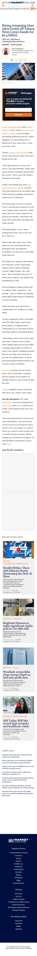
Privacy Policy (9, 948)
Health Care (18, 864)
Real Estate (18, 878)
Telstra (5, 389)
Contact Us (18, 921)
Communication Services (13, 41)
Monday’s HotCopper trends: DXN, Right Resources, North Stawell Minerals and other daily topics (17, 793)
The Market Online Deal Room (18, 907)
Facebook (18, 923)
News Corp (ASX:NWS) (12, 127)
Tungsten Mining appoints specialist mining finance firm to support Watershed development (17, 780)
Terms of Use (19, 948)
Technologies (18, 869)
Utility (18, 880)
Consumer (18, 855)
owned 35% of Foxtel (18, 152)
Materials (18, 872)
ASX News (15, 39)
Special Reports (18, 883)
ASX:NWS (5, 45)
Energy (18, 858)
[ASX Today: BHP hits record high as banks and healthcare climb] (18, 718)
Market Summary (18, 905)
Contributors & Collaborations (18, 902)
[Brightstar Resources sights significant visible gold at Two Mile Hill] (18, 620)
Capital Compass (18, 899)
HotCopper (7, 402)
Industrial (18, 867)
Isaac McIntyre (20, 50)
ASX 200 (6, 39)
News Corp (7, 370)
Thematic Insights (18, 910)
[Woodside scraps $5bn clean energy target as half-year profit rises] (18, 669)
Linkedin (18, 929)
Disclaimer (28, 948)
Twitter (18, 926)
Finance (18, 861)
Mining (18, 875)
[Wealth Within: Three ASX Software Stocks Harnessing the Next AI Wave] (18, 567)
